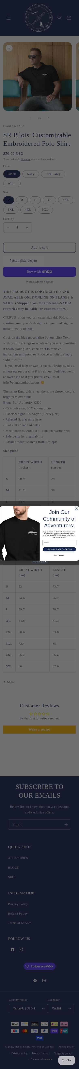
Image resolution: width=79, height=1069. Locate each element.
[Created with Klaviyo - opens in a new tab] (39, 562)
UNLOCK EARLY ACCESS (59, 549)
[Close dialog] (76, 508)
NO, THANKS (59, 555)
